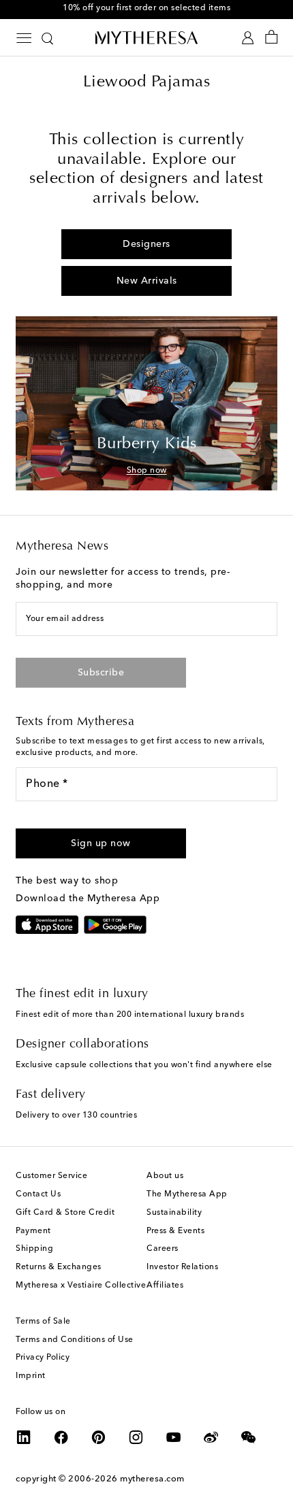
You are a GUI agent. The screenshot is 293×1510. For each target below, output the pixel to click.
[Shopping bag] (271, 38)
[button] (101, 843)
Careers (162, 1249)
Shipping (34, 1249)
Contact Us (38, 1194)
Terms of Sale (43, 1322)
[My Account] (248, 38)
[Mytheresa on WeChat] (249, 1437)
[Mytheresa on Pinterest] (99, 1437)
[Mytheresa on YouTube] (174, 1437)
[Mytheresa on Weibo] (211, 1437)
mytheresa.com (152, 1479)
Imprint (31, 1376)
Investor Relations (182, 1267)
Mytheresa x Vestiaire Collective (81, 1285)
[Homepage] (146, 37)
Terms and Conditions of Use (75, 1340)
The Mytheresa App (187, 1194)
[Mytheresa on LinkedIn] (24, 1437)
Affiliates (164, 1285)
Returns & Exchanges (59, 1267)
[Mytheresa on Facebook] (61, 1437)
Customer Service (51, 1176)
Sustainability (174, 1213)
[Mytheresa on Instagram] (136, 1437)
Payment (33, 1231)
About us (164, 1176)
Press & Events (175, 1231)
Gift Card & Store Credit (65, 1213)
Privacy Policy (43, 1358)
